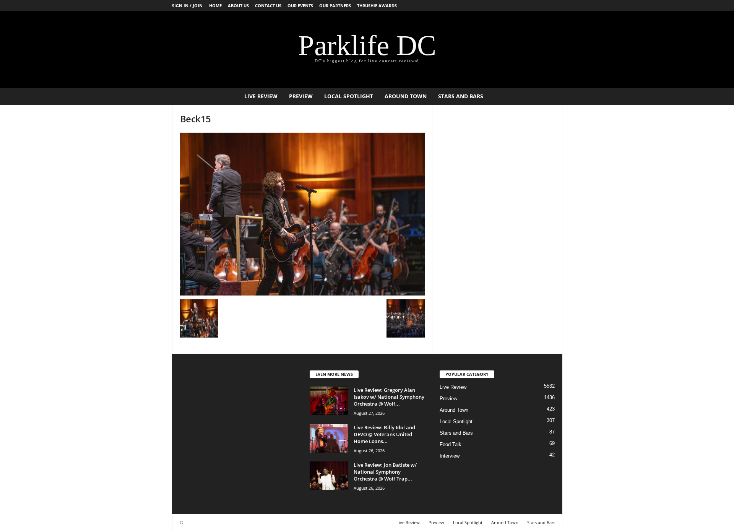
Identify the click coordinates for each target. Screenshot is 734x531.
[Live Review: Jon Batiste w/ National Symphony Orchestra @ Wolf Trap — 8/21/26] (329, 475)
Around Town (406, 96)
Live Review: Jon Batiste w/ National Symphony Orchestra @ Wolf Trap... (385, 471)
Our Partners (335, 5)
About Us (238, 5)
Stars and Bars (460, 96)
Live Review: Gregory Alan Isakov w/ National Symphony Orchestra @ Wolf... (389, 396)
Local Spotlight (348, 96)
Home (215, 5)
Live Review (261, 96)
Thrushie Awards (377, 5)
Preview (301, 96)
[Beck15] (302, 214)
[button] (550, 96)
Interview (450, 456)
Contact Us (268, 5)
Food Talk (450, 444)
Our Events (300, 5)
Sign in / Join (187, 5)
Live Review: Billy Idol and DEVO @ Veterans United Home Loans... (384, 434)
